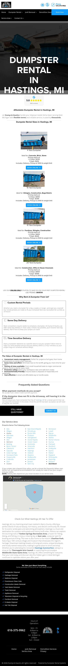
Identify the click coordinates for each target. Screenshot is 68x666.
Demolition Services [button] (46, 12)
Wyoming (52, 459)
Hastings (31, 451)
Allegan (9, 431)
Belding (9, 444)
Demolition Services (48, 649)
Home (3, 12)
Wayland (52, 455)
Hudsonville (32, 457)
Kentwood (52, 429)
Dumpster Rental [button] (15, 12)
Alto (8, 440)
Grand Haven (32, 442)
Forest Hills (32, 433)
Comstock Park (12, 455)
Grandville (31, 444)
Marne (51, 433)
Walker (51, 453)
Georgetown (32, 437)
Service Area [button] (6, 18)
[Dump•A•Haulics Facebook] (42, 5)
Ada (8, 429)
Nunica (51, 442)
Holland (30, 453)
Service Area (27, 651)
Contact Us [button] (18, 18)
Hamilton (31, 448)
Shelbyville (52, 448)
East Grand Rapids (34, 429)
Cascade (10, 451)
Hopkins (31, 455)
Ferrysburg (31, 431)
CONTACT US (51, 411)
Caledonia (10, 448)
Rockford (52, 446)
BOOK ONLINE (33, 168)
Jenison (30, 461)
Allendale (10, 435)
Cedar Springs (12, 453)
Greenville (31, 446)
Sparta (51, 451)
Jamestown (32, 459)
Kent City (31, 464)
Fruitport (31, 435)
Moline (51, 437)
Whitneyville (53, 457)
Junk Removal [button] (30, 12)
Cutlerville (10, 459)
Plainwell (52, 444)
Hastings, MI (40, 400)
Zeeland (51, 461)
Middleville (52, 435)
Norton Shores (54, 440)
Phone (58, 4)
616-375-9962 (16, 630)
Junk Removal (30, 649)
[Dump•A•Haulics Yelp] (47, 4)
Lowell (51, 431)
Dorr (8, 461)
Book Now (60, 12)
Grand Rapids (33, 440)
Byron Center (11, 446)
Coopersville (11, 457)
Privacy (43, 651)
